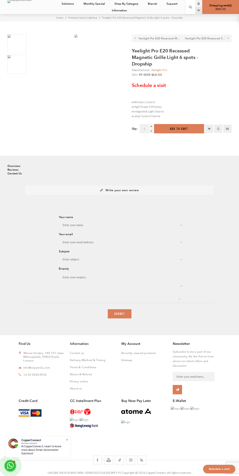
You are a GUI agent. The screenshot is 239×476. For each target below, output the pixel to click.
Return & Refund (81, 374)
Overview (14, 166)
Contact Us (14, 173)
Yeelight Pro (159, 70)
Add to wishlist (209, 129)
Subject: (64, 251)
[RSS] (141, 460)
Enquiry (64, 268)
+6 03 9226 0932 (34, 375)
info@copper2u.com (36, 367)
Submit (119, 314)
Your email (66, 234)
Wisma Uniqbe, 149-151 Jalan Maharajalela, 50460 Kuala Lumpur (43, 356)
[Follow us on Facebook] (97, 460)
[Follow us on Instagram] (130, 460)
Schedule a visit (149, 85)
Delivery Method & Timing (87, 360)
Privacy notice (79, 381)
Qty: (135, 129)
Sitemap (126, 360)
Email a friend (227, 129)
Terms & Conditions (83, 367)
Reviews (12, 170)
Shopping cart (220, 7)
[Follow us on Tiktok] (119, 460)
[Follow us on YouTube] (108, 460)
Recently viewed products (138, 353)
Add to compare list (218, 129)
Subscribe (177, 389)
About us (76, 388)
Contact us (77, 353)
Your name (66, 217)
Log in (201, 3)
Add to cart (179, 129)
